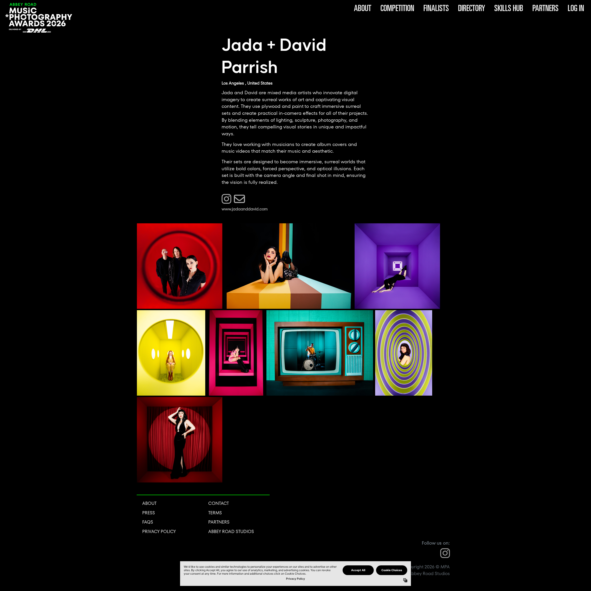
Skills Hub (508, 8)
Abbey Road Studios (231, 531)
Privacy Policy (159, 531)
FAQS (147, 522)
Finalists (436, 8)
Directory (471, 8)
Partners (545, 8)
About (362, 8)
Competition (397, 8)
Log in (576, 8)
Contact (218, 503)
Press (148, 513)
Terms (215, 513)
